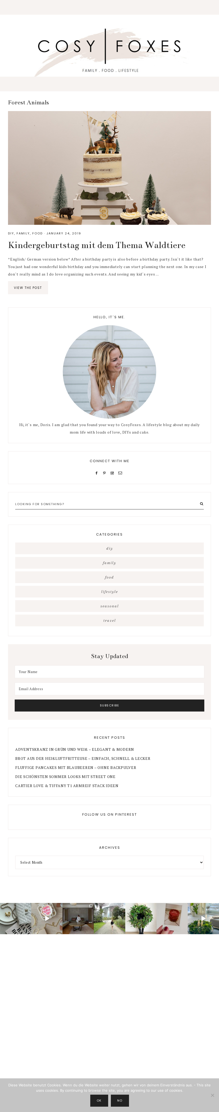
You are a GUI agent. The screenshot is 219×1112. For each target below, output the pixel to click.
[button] (109, 7)
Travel (109, 620)
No (120, 1100)
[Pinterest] (105, 472)
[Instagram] (113, 472)
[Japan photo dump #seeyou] (78, 918)
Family (23, 233)
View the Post (28, 287)
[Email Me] (121, 472)
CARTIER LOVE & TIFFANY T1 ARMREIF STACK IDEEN (67, 785)
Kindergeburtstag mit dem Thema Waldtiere (96, 245)
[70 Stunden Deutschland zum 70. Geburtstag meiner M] (172, 918)
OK (99, 1100)
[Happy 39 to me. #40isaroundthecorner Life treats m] (46, 918)
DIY (11, 233)
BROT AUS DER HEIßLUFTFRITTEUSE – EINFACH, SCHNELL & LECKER (83, 758)
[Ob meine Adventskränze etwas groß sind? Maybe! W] (141, 918)
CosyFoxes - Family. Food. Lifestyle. (109, 51)
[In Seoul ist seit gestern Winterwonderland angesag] (203, 918)
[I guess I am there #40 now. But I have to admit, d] (15, 918)
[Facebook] (97, 472)
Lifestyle (109, 592)
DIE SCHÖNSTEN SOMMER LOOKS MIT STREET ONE (65, 776)
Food (37, 233)
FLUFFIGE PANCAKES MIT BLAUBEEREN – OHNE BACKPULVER (75, 767)
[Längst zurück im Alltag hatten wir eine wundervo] (109, 918)
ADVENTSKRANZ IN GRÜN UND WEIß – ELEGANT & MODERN (74, 749)
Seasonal (109, 606)
